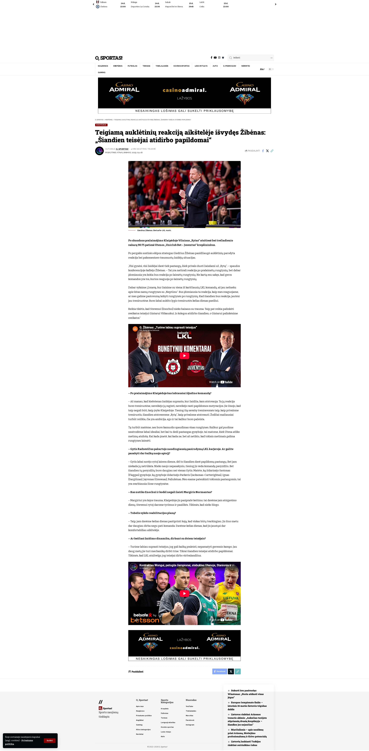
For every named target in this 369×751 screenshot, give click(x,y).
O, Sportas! (108, 58)
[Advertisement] (184, 31)
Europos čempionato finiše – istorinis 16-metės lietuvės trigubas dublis (247, 706)
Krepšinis (101, 125)
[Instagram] (219, 57)
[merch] (223, 57)
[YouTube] (215, 57)
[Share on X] (267, 151)
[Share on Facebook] (263, 151)
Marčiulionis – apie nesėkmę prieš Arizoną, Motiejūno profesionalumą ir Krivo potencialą (247, 733)
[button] (49, 740)
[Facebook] (211, 57)
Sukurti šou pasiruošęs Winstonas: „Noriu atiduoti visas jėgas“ (246, 694)
